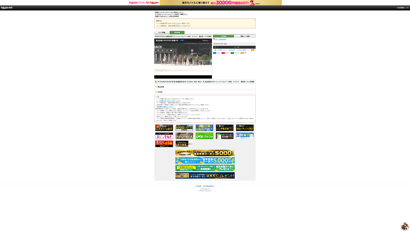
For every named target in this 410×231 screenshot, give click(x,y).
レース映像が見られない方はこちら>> (168, 101)
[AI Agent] (405, 226)
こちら (177, 23)
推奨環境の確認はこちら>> (165, 106)
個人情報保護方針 (208, 186)
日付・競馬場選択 (220, 39)
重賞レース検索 (245, 36)
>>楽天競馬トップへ (402, 8)
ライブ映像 (161, 32)
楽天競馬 (198, 186)
